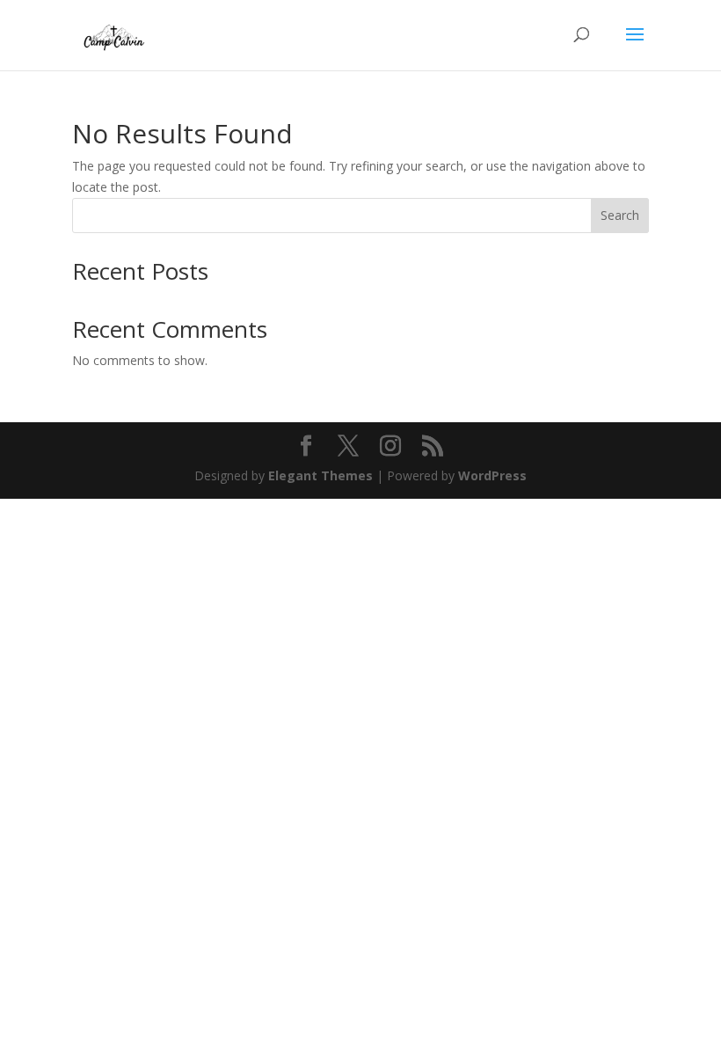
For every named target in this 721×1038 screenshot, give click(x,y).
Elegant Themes (320, 475)
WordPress (492, 475)
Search (620, 215)
